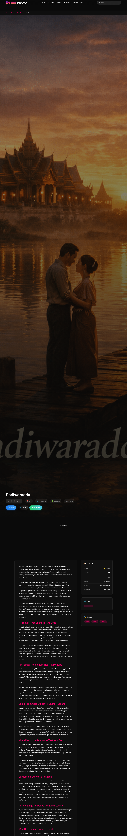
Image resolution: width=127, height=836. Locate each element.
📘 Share (11, 507)
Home (43, 2)
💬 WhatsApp (36, 507)
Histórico (95, 621)
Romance (103, 621)
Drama (87, 621)
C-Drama (51, 2)
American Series (78, 2)
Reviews (13, 13)
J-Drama (59, 2)
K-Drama (67, 2)
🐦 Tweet (23, 507)
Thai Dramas (21, 13)
